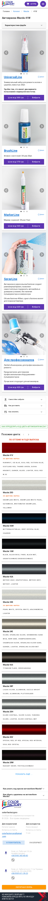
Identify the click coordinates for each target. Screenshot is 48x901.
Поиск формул (32, 827)
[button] (24, 399)
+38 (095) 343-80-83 (19, 856)
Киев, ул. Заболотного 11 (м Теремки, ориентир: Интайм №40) (27, 870)
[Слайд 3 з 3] (26, 73)
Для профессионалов (19, 360)
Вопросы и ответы (9, 830)
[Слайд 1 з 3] (21, 73)
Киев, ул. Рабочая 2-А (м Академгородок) (21, 852)
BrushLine (10, 150)
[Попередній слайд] (6, 52)
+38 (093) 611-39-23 (19, 873)
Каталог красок (8, 827)
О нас (28, 833)
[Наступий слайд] (42, 52)
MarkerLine (11, 215)
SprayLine (10, 279)
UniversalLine (13, 77)
